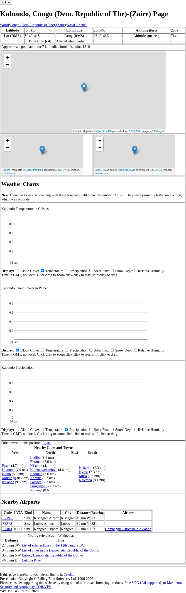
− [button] (7, 64)
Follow (6, 2)
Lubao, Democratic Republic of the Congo (52, 555)
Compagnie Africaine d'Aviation (128, 529)
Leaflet (77, 131)
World (4, 25)
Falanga (36, 482)
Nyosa (83, 472)
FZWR (7, 518)
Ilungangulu (38, 486)
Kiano (6, 474)
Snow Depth (124, 271)
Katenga (36, 490)
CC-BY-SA (134, 131)
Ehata (46, 443)
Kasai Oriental (77, 25)
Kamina (36, 478)
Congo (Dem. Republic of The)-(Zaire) (38, 25)
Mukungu (9, 478)
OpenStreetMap (105, 131)
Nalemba (85, 480)
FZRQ (7, 529)
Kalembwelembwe (43, 470)
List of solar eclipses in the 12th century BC (53, 545)
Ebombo (36, 462)
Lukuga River (32, 560)
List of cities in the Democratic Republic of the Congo (60, 550)
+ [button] (7, 57)
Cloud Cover (29, 271)
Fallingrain (159, 131)
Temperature (54, 271)
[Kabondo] (84, 87)
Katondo (8, 470)
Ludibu (35, 457)
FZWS (7, 523)
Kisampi (36, 466)
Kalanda (8, 482)
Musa (83, 476)
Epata (6, 466)
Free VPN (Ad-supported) (143, 583)
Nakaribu (85, 468)
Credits (69, 574)
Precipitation (79, 271)
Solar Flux (101, 271)
